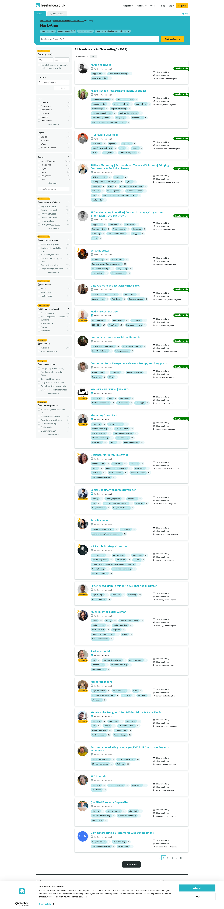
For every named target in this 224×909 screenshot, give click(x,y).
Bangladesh (46, 175)
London (44, 102)
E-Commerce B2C (49, 430)
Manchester (46, 106)
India (43, 179)
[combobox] (93, 39)
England (44, 136)
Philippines (46, 164)
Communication (66, 31)
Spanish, (44, 210)
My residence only (49, 313)
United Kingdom (48, 161)
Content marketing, (50, 258)
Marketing (48, 31)
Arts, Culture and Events (51, 420)
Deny (197, 896)
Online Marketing (49, 423)
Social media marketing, (51, 248)
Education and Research (51, 416)
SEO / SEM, (45, 244)
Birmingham (46, 109)
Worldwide (45, 330)
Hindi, (43, 221)
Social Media (46, 427)
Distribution (85, 31)
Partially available (49, 351)
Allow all (197, 888)
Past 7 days (46, 292)
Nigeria (44, 168)
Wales (43, 144)
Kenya (43, 172)
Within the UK (47, 323)
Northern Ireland (48, 147)
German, (45, 217)
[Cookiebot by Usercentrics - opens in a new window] (22, 904)
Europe (44, 327)
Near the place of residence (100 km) (53, 318)
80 (181, 858)
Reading (44, 117)
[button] (128, 5)
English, (44, 206)
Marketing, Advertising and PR (53, 411)
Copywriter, (46, 265)
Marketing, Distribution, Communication (68, 20)
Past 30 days (46, 296)
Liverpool (45, 113)
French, (44, 213)
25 (93, 56)
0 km (63, 88)
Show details (45, 904)
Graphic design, (48, 268)
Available (45, 347)
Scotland (45, 140)
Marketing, (46, 254)
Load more (131, 864)
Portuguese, (46, 224)
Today (43, 288)
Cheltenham (46, 120)
